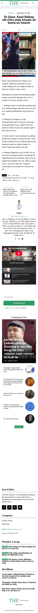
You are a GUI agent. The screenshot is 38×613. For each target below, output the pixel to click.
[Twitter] (30, 30)
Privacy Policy (12, 308)
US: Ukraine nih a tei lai (11, 419)
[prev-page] (29, 322)
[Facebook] (25, 30)
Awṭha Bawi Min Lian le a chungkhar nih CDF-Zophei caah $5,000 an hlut (10, 192)
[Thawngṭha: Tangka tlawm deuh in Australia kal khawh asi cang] (29, 369)
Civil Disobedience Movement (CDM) (15, 178)
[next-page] (32, 322)
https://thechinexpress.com (19, 216)
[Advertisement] (19, 453)
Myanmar (12, 13)
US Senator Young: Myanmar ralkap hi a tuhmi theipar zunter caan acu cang (18, 561)
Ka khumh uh (18, 303)
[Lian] (19, 205)
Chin (9, 175)
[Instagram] (19, 238)
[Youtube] (22, 238)
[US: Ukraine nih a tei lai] (29, 418)
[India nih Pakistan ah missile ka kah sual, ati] (29, 394)
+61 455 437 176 (12, 533)
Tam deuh (18, 427)
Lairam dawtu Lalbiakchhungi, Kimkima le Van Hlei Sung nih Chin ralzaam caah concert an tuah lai (19, 348)
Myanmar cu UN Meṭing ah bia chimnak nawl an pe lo (28, 192)
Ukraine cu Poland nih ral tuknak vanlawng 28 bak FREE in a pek (13, 406)
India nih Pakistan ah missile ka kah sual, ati (13, 394)
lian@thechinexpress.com (14, 529)
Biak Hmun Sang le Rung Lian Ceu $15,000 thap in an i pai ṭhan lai (18, 589)
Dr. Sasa (31, 178)
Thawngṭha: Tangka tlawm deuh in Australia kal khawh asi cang (13, 369)
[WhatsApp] (34, 30)
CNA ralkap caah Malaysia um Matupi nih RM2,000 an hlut (17, 554)
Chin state (15, 175)
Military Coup (7, 180)
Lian (5, 30)
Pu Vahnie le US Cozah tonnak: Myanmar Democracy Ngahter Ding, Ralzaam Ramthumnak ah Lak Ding (13, 381)
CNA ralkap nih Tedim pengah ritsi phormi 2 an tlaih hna (19, 547)
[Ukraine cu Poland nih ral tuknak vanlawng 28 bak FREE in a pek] (29, 406)
